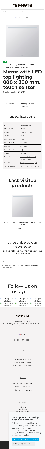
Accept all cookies (21, 439)
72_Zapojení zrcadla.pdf (28, 163)
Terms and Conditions (23, 359)
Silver (22, 135)
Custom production (22, 387)
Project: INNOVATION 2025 (22, 390)
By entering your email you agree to (20, 266)
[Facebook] (14, 340)
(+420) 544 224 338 (22, 411)
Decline (35, 439)
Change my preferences (24, 444)
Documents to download (22, 383)
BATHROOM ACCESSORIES (27, 65)
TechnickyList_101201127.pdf (29, 166)
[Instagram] (18, 340)
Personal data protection (22, 366)
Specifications (10, 104)
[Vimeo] (23, 340)
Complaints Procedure (22, 362)
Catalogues (22, 356)
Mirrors (7, 67)
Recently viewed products (27, 105)
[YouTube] (27, 340)
